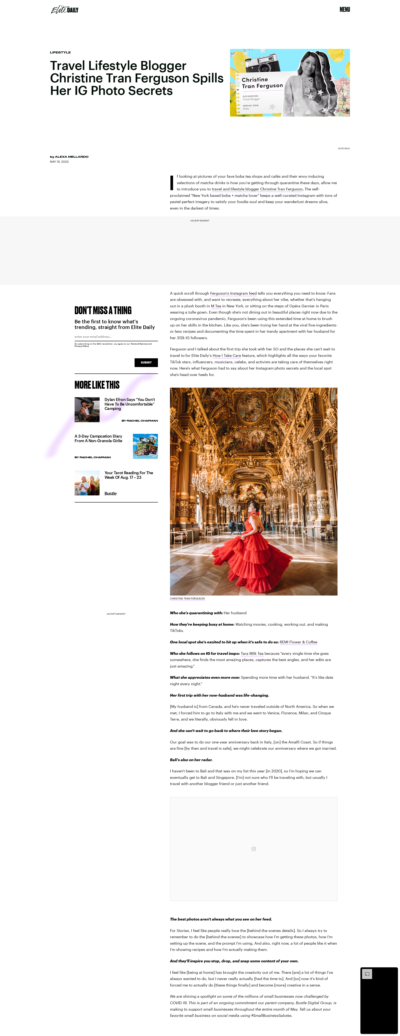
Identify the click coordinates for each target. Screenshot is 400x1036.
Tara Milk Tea (252, 653)
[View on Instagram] (254, 849)
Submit (146, 362)
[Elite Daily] (64, 9)
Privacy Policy (82, 346)
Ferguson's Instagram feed (233, 293)
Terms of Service (139, 343)
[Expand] (365, 971)
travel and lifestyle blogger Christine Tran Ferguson (257, 189)
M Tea (216, 306)
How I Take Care (227, 355)
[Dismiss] (393, 971)
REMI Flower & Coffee (298, 642)
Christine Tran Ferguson (187, 598)
